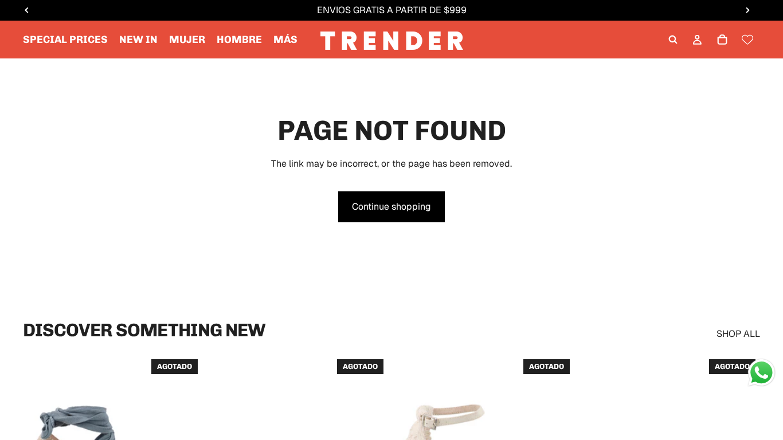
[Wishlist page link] (747, 39)
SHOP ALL (738, 334)
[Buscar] (673, 39)
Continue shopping (391, 207)
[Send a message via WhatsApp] (761, 372)
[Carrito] (722, 39)
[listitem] (285, 39)
